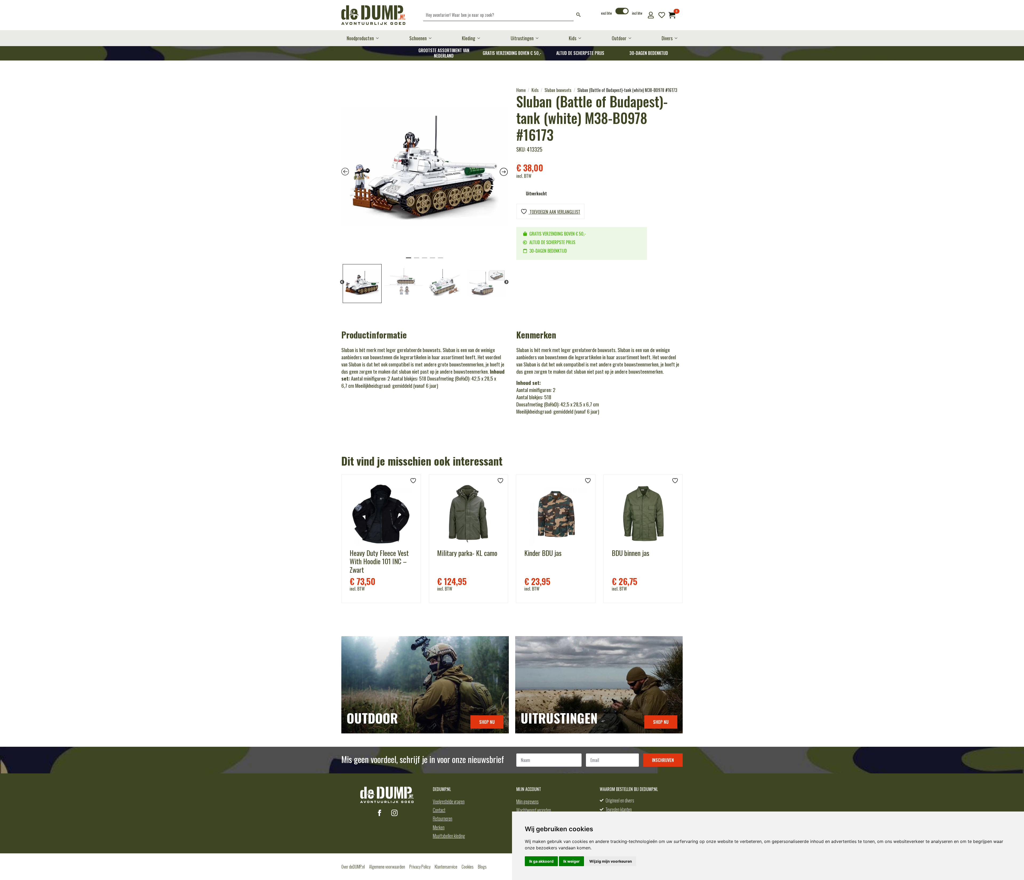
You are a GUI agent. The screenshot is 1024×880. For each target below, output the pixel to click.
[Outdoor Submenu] (631, 38)
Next (506, 282)
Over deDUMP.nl (353, 867)
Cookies (468, 867)
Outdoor (619, 38)
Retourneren (442, 818)
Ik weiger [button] (571, 861)
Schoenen (418, 38)
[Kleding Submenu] (480, 38)
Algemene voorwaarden (387, 867)
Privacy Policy (419, 867)
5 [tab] (440, 260)
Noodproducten (360, 38)
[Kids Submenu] (581, 38)
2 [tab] (416, 260)
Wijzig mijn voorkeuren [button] (610, 861)
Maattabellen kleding (449, 835)
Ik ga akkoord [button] (541, 861)
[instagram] (394, 813)
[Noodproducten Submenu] (379, 38)
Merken (439, 827)
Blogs (482, 867)
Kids (572, 38)
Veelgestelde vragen (449, 801)
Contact (439, 809)
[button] (578, 15)
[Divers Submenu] (678, 38)
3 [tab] (424, 260)
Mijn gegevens (527, 801)
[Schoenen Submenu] (432, 38)
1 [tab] (408, 260)
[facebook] (379, 813)
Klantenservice (446, 867)
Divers (667, 38)
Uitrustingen (522, 38)
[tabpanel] (424, 170)
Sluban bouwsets (558, 90)
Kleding (468, 38)
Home (521, 90)
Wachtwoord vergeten (533, 809)
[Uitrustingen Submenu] (539, 38)
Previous (342, 282)
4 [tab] (432, 260)
